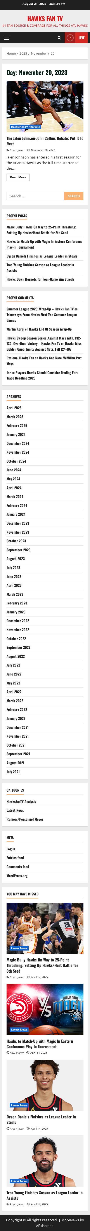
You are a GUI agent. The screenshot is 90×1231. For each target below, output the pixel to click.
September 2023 (18, 549)
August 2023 (16, 558)
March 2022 (15, 700)
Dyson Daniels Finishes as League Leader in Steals (42, 256)
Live (82, 37)
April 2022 (14, 691)
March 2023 (15, 594)
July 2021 (13, 771)
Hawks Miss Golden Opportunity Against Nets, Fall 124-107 (44, 346)
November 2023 (18, 532)
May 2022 (13, 683)
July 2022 (13, 665)
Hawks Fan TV (45, 18)
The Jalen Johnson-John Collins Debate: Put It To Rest (45, 106)
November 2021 (18, 736)
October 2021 (16, 745)
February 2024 (17, 505)
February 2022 (17, 709)
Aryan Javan (17, 150)
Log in (11, 848)
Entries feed (15, 857)
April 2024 (14, 487)
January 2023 (16, 612)
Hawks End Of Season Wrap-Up (50, 329)
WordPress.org (17, 875)
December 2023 (18, 523)
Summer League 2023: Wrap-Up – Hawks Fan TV (40, 309)
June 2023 (14, 576)
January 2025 (16, 434)
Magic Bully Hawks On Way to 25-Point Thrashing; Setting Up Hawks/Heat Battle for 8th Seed (41, 229)
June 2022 (14, 674)
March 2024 (15, 496)
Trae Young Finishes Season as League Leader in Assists (45, 1195)
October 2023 (16, 540)
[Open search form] (59, 37)
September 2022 (18, 647)
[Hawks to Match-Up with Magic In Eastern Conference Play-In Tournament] (45, 1009)
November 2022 (18, 629)
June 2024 (14, 469)
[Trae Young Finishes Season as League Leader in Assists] (45, 1161)
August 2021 (15, 762)
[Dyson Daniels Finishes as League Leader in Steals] (45, 1085)
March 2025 (15, 416)
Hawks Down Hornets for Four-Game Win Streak (40, 279)
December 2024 (18, 443)
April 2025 (14, 407)
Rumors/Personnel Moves (25, 819)
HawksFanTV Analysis (25, 127)
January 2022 (16, 718)
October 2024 (16, 461)
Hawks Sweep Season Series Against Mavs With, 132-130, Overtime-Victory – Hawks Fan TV (44, 340)
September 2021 (18, 753)
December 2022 (18, 620)
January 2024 (16, 514)
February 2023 (17, 603)
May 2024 (13, 478)
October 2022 (16, 638)
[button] (7, 37)
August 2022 (16, 656)
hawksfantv (17, 1053)
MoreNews (70, 1220)
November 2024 (18, 452)
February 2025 (17, 425)
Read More (20, 178)
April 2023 (14, 585)
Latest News (15, 810)
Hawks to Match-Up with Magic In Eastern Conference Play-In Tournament (40, 1043)
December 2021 (18, 727)
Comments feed (18, 866)
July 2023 (13, 567)
